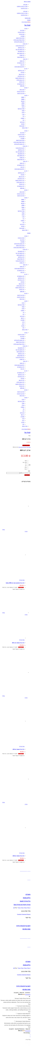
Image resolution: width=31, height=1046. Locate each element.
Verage (23, 104)
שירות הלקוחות (24, 8)
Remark (27, 1006)
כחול (26, 467)
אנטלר (23, 110)
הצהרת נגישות (27, 876)
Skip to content (27, 1)
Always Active (26, 998)
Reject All (22, 992)
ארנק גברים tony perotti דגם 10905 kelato (15, 582)
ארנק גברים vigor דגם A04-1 (18, 642)
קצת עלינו (25, 4)
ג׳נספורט (22, 118)
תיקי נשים (25, 59)
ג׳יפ (23, 312)
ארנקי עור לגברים (20, 91)
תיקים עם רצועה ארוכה (19, 66)
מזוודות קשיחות (21, 32)
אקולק (23, 112)
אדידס (23, 106)
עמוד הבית (28, 447)
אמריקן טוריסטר (21, 108)
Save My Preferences (19, 1029)
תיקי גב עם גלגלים (20, 80)
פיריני (23, 322)
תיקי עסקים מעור (20, 57)
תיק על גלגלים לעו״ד (20, 45)
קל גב (23, 323)
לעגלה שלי (27, 25)
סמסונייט (22, 36)
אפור (26, 460)
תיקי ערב (22, 64)
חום (26, 465)
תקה (23, 327)
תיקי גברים (25, 43)
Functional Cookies (21, 1006)
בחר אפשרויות (21, 587)
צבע (29, 464)
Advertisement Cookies (20, 1021)
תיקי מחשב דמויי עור (20, 49)
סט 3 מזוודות (21, 34)
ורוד (26, 464)
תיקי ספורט (22, 55)
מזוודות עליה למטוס (20, 38)
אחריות (28, 869)
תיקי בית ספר (21, 74)
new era (22, 101)
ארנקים (25, 87)
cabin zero (22, 85)
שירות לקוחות (27, 872)
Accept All (16, 992)
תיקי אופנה (22, 60)
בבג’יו (23, 114)
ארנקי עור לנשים (20, 93)
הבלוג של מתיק (27, 867)
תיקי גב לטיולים (21, 76)
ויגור (23, 120)
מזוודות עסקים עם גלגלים (19, 39)
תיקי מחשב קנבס (20, 53)
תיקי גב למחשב (21, 47)
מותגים (25, 95)
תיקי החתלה (21, 82)
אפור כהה (25, 462)
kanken (22, 99)
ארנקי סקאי (22, 89)
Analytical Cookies (21, 1013)
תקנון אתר (28, 874)
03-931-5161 (26, 929)
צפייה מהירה (21, 580)
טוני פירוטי (22, 122)
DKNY (22, 97)
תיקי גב (25, 68)
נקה (29, 471)
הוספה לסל (27, 475)
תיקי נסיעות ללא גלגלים (19, 41)
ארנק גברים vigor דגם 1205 (18, 749)
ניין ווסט (22, 318)
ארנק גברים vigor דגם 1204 (18, 855)
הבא (14, 907)
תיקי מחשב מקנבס (20, 255)
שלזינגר (22, 325)
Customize (27, 992)
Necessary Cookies (19, 998)
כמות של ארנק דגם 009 (25, 473)
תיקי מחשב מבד (21, 51)
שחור (25, 469)
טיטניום (22, 124)
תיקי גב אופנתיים (20, 62)
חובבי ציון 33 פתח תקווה (23, 925)
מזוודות (25, 28)
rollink (23, 103)
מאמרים (28, 894)
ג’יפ (23, 116)
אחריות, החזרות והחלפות (22, 6)
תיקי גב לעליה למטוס (19, 78)
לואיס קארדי (21, 125)
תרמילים (22, 72)
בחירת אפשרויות (26, 445)
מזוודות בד (22, 30)
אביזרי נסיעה (24, 127)
